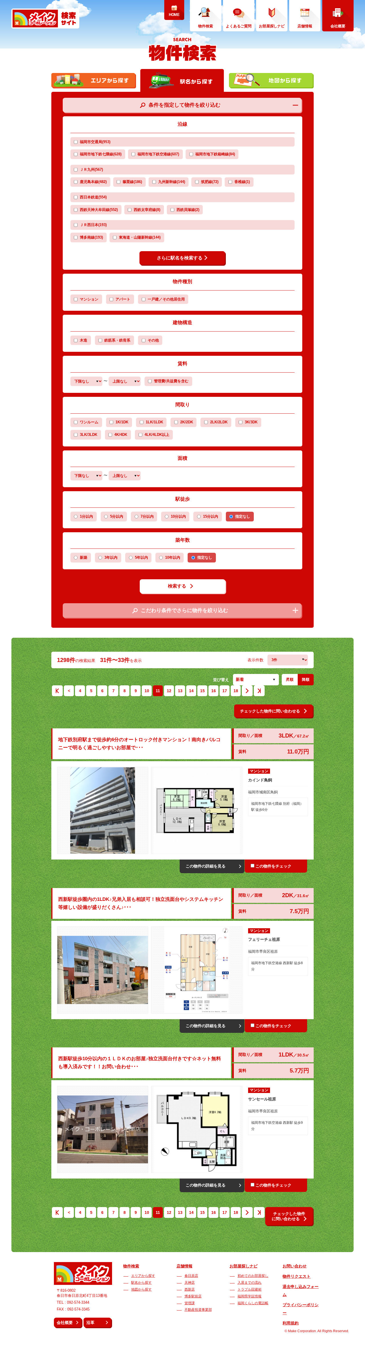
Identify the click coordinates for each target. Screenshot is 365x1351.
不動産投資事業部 (198, 1310)
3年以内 (110, 558)
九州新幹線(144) (171, 182)
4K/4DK (120, 435)
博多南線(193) (91, 237)
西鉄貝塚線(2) (188, 210)
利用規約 (291, 1323)
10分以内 (178, 517)
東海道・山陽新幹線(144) (140, 237)
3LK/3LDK (88, 435)
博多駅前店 (193, 1296)
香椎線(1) (242, 182)
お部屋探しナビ (243, 1266)
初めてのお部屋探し (253, 1276)
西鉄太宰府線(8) (147, 210)
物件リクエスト (297, 1276)
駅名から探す (141, 1283)
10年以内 (172, 558)
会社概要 (65, 1322)
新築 (83, 558)
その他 (153, 340)
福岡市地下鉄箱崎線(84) (215, 154)
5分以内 (116, 517)
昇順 (289, 680)
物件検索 (131, 1266)
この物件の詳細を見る (206, 866)
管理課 (189, 1303)
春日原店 (191, 1276)
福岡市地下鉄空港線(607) (158, 154)
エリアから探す (143, 1276)
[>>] (259, 692)
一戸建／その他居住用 (166, 299)
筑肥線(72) (209, 182)
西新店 (189, 1289)
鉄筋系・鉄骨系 (117, 340)
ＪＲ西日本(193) (93, 225)
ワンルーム (89, 422)
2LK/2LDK (219, 422)
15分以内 (210, 517)
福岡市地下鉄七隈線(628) (100, 154)
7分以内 (147, 517)
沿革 (90, 1322)
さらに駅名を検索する (179, 257)
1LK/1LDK (154, 422)
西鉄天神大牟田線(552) (99, 210)
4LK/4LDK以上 (157, 435)
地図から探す (141, 1289)
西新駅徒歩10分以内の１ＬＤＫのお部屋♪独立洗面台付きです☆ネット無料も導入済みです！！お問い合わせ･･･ (139, 1062)
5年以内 (141, 558)
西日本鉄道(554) (93, 197)
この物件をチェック (273, 866)
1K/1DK (121, 422)
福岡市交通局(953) (95, 142)
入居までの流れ (249, 1283)
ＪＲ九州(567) (91, 170)
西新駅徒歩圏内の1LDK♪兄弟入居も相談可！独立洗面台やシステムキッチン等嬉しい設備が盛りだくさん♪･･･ (140, 903)
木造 (83, 340)
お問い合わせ (295, 1266)
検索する (177, 586)
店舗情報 (184, 1266)
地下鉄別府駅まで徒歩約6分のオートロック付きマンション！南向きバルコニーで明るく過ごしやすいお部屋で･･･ (139, 743)
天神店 (189, 1283)
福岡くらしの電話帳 (253, 1303)
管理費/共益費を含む (171, 381)
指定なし (242, 517)
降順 (305, 680)
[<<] (57, 692)
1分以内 (86, 517)
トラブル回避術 (249, 1289)
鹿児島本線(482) (93, 182)
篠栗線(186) (132, 182)
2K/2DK (186, 422)
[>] (247, 692)
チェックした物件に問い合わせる (270, 711)
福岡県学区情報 (249, 1296)
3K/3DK (251, 422)
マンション (89, 299)
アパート (122, 299)
